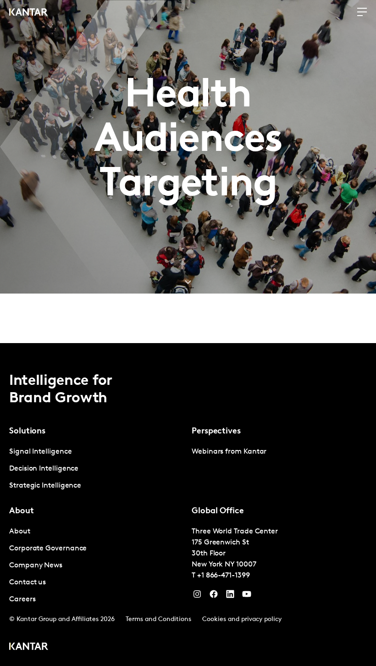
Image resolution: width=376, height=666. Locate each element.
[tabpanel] (96, 469)
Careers (22, 599)
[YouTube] (230, 596)
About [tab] (21, 511)
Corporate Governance (48, 548)
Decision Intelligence (43, 468)
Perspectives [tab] (216, 431)
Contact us (27, 582)
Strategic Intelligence (45, 485)
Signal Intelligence (40, 451)
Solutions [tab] (27, 431)
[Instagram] (197, 596)
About (19, 531)
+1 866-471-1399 (223, 575)
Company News (35, 565)
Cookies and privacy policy (242, 619)
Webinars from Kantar (229, 451)
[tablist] (188, 504)
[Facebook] (213, 596)
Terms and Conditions (158, 619)
